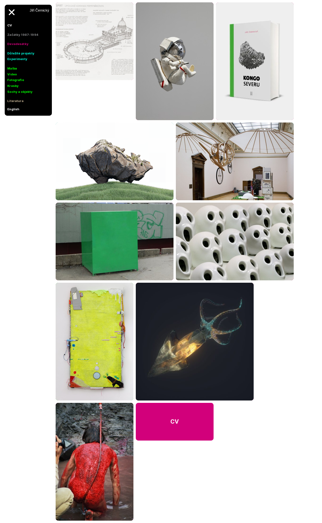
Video (12, 74)
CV (9, 25)
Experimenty (17, 59)
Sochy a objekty (20, 92)
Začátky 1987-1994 (22, 35)
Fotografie (15, 80)
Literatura (15, 101)
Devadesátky (18, 44)
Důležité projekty (20, 53)
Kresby (13, 86)
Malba (12, 68)
